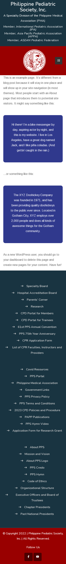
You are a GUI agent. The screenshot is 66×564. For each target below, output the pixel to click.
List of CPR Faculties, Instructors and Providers (37, 350)
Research (37, 307)
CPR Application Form (37, 341)
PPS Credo (37, 468)
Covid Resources (37, 369)
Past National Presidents (37, 514)
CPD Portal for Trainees (37, 320)
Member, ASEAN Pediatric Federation (33, 40)
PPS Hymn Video (37, 424)
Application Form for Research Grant (37, 431)
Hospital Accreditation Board (37, 293)
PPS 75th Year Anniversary (37, 334)
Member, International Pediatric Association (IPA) (33, 28)
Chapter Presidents (37, 507)
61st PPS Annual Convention (37, 327)
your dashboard (13, 259)
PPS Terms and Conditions (37, 403)
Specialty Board (37, 286)
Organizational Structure (37, 488)
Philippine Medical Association (37, 383)
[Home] (34, 60)
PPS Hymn (37, 474)
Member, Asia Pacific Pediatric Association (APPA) (33, 35)
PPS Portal (37, 376)
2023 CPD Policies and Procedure (37, 410)
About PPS (37, 447)
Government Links (37, 390)
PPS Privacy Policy (37, 397)
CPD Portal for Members (37, 313)
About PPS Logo (37, 461)
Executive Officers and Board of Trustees (37, 497)
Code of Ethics (37, 481)
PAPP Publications (37, 417)
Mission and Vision (37, 454)
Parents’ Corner (37, 300)
